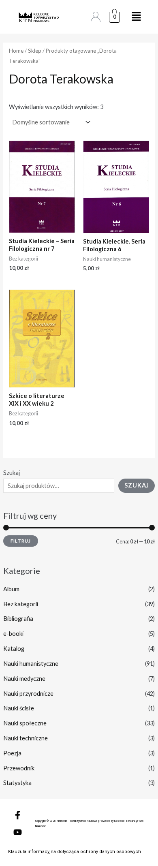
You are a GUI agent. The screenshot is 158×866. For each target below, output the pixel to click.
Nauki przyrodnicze (28, 693)
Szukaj (11, 472)
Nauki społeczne (25, 723)
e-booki (13, 633)
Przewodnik (18, 768)
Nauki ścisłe (18, 708)
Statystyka (17, 782)
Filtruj (21, 540)
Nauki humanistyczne (30, 663)
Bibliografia (18, 618)
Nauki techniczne (25, 738)
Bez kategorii (20, 604)
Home (16, 50)
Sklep (34, 50)
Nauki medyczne (24, 678)
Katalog (13, 648)
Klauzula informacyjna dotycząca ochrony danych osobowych (74, 851)
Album (11, 589)
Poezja (12, 753)
